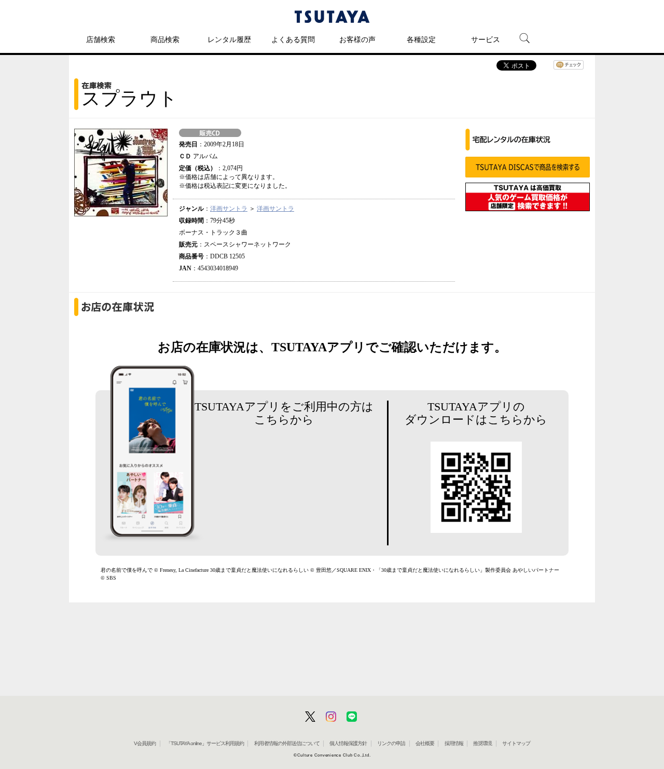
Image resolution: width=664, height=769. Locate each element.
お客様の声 (357, 39)
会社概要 (425, 743)
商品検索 (164, 39)
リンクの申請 (391, 743)
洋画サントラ (228, 208)
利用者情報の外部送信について (287, 743)
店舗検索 (100, 39)
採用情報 (454, 743)
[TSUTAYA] (332, 16)
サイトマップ (516, 743)
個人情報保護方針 (348, 743)
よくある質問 (293, 39)
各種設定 (421, 39)
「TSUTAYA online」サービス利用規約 (205, 743)
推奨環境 (482, 743)
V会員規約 (145, 743)
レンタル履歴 (229, 39)
